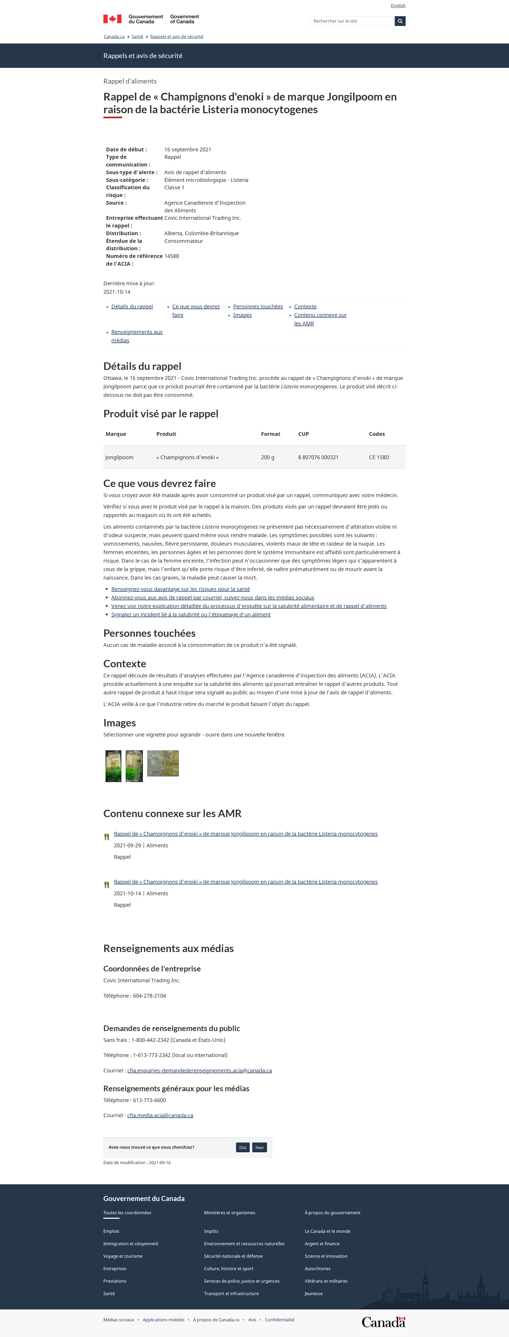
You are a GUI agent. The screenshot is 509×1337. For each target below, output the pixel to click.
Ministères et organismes (229, 1213)
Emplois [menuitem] (111, 1231)
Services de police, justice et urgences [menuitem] (242, 1281)
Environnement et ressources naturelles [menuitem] (244, 1244)
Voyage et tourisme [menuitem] (123, 1256)
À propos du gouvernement (333, 1213)
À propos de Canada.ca (216, 1320)
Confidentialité (280, 1320)
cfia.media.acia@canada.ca (160, 1115)
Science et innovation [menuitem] (326, 1256)
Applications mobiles (164, 1320)
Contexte (305, 306)
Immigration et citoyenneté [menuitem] (130, 1244)
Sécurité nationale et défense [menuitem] (233, 1256)
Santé (137, 37)
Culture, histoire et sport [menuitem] (228, 1269)
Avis (252, 1320)
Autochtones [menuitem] (318, 1269)
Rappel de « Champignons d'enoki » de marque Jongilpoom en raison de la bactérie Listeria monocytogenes (246, 833)
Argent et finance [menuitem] (322, 1244)
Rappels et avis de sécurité (176, 37)
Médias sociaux (118, 1320)
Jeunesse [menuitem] (314, 1293)
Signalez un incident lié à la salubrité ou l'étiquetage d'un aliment (191, 614)
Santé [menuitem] (109, 1293)
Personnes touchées (258, 306)
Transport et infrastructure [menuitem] (231, 1293)
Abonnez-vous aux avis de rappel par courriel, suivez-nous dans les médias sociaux (212, 597)
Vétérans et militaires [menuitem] (326, 1281)
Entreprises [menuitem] (114, 1269)
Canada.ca (114, 37)
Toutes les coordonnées (127, 1213)
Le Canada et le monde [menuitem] (327, 1231)
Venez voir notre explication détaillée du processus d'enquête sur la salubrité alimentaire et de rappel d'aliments (249, 606)
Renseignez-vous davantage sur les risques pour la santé (180, 589)
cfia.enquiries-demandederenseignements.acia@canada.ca (199, 1070)
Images (242, 314)
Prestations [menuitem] (114, 1281)
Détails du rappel (132, 306)
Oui (242, 1147)
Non (260, 1147)
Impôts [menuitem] (211, 1231)
